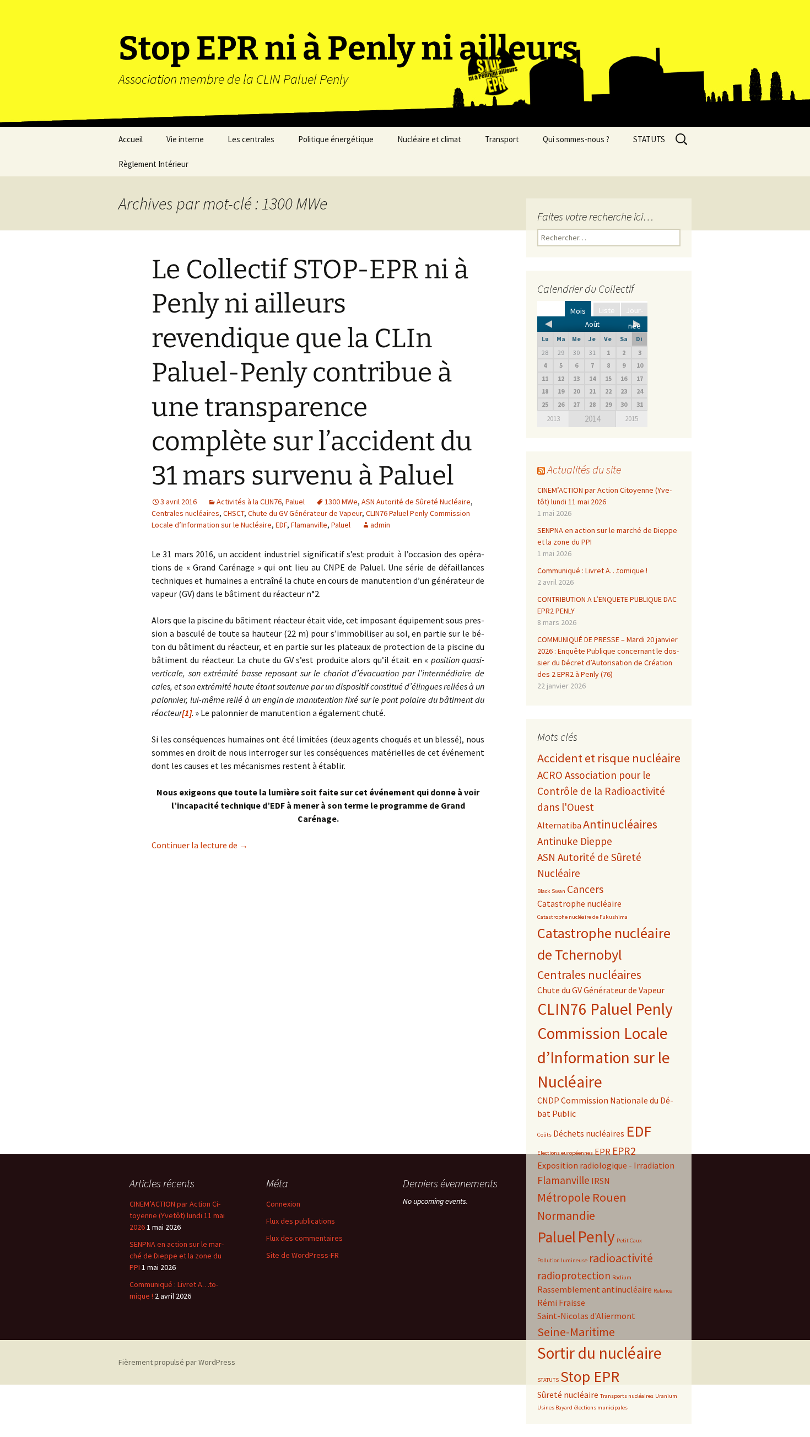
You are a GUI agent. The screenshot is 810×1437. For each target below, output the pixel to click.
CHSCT (233, 513)
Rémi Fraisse (561, 1302)
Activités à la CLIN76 (249, 502)
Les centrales (251, 139)
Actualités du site (584, 469)
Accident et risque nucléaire (609, 758)
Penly (596, 1236)
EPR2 (624, 1151)
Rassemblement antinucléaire (594, 1289)
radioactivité (621, 1258)
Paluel (295, 502)
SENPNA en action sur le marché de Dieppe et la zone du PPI (176, 1255)
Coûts (544, 1134)
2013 (553, 418)
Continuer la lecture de (200, 845)
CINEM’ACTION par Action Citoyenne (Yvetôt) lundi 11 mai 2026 (177, 1215)
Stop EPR (589, 1376)
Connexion (283, 1204)
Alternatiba (559, 825)
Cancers (585, 889)
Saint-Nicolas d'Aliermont (586, 1315)
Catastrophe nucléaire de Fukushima (582, 917)
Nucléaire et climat (429, 139)
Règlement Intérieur (153, 164)
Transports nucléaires (627, 1396)
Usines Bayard (555, 1407)
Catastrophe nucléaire (579, 903)
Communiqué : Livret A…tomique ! (592, 570)
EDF (281, 525)
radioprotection (574, 1275)
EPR (603, 1151)
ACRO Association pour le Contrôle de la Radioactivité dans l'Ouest (601, 791)
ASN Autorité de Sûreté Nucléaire (416, 502)
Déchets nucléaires (588, 1133)
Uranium (666, 1396)
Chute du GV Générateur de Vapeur (305, 513)
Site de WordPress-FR (302, 1255)
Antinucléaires (620, 824)
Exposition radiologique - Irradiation (605, 1165)
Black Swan (551, 891)
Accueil (130, 139)
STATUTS (649, 139)
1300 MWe (341, 502)
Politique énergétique (336, 139)
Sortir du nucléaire (599, 1353)
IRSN (600, 1180)
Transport (502, 139)
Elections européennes (565, 1152)
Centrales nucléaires (185, 513)
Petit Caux (629, 1240)
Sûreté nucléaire (567, 1394)
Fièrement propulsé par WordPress (176, 1362)
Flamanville (309, 525)
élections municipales (601, 1407)
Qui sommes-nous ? (576, 139)
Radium (621, 1277)
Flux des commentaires (304, 1238)
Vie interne (185, 139)
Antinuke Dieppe (574, 841)
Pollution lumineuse (562, 1260)
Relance (663, 1290)
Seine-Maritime (576, 1331)
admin (380, 525)
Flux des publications (300, 1221)
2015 (631, 418)
